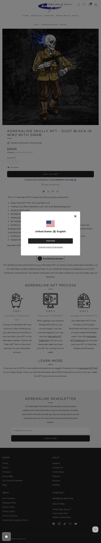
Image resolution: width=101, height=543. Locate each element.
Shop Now (50, 241)
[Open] (6, 536)
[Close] (75, 216)
